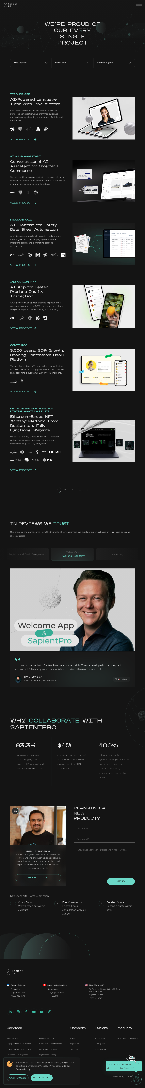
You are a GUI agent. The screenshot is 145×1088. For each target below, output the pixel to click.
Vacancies (74, 1049)
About (72, 1038)
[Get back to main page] (10, 5)
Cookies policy (118, 1077)
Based (125, 679)
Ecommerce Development (17, 1055)
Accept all (41, 1078)
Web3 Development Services (50, 1044)
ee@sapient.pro (17, 992)
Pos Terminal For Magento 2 (127, 1038)
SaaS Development (14, 1038)
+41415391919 (52, 996)
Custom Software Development (19, 1049)
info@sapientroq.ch (55, 992)
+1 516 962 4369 (95, 998)
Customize (17, 1078)
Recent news (100, 1038)
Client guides (100, 1044)
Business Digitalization (47, 1049)
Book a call (38, 878)
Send (121, 881)
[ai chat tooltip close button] (139, 1063)
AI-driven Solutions (46, 1038)
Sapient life (74, 1044)
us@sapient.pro (96, 995)
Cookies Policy (23, 1069)
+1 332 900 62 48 (18, 996)
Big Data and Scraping (47, 1055)
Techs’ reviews (100, 1049)
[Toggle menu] (139, 5)
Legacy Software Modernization (19, 1044)
